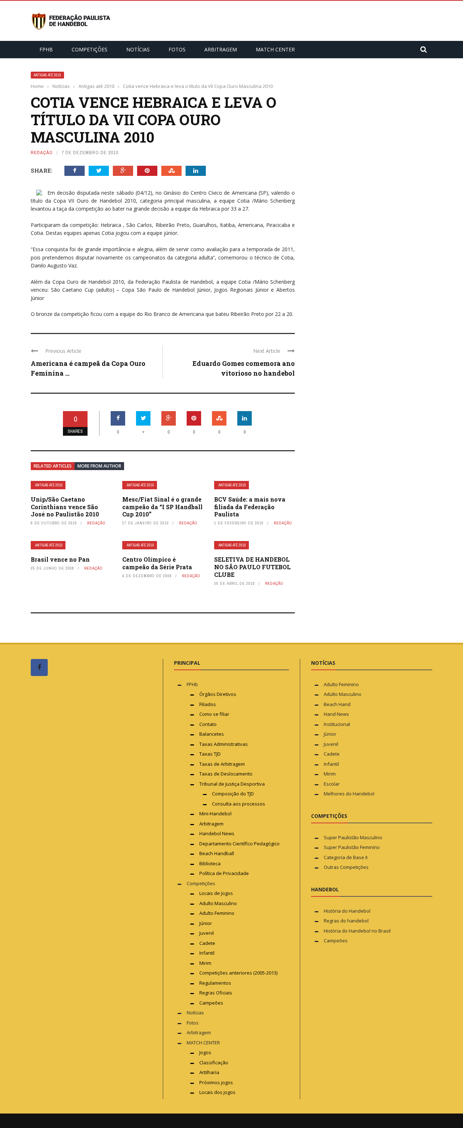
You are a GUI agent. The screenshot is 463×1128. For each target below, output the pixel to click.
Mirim (205, 963)
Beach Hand (337, 704)
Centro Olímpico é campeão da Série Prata (157, 563)
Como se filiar (214, 714)
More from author (99, 466)
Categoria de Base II (346, 857)
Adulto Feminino (216, 913)
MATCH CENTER (275, 49)
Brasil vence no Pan (60, 559)
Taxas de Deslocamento (225, 773)
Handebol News (216, 833)
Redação (42, 152)
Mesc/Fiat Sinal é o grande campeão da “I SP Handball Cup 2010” (162, 506)
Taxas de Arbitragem (222, 764)
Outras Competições (346, 867)
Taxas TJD (210, 754)
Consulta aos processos (238, 803)
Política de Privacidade (224, 873)
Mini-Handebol (215, 813)
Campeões (211, 1003)
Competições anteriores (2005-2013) (238, 972)
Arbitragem (220, 49)
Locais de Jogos (216, 893)
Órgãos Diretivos (217, 694)
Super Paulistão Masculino (353, 837)
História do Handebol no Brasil (357, 931)
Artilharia (209, 1072)
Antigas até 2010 (47, 75)
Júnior (205, 923)
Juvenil (206, 933)
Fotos (177, 49)
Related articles (53, 466)
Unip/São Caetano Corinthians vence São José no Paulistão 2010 (65, 506)
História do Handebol (347, 911)
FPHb (46, 49)
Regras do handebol (346, 920)
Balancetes (211, 734)
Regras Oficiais (215, 992)
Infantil (206, 953)
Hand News (336, 714)
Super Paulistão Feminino (352, 847)
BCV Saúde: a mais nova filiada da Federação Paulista (249, 506)
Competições (89, 49)
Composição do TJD (233, 793)
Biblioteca (210, 863)
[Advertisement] (85, 818)
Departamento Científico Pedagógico (239, 843)
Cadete (207, 943)
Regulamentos (215, 983)
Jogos (205, 1052)
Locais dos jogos (217, 1092)
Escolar (332, 784)
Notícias (138, 49)
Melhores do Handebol (349, 793)
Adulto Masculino (218, 903)
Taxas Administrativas (223, 744)
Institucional (337, 724)
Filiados (207, 704)
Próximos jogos (216, 1082)
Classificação (213, 1062)
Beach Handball (216, 853)
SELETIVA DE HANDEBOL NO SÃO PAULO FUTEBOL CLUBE (252, 566)
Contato (208, 724)
